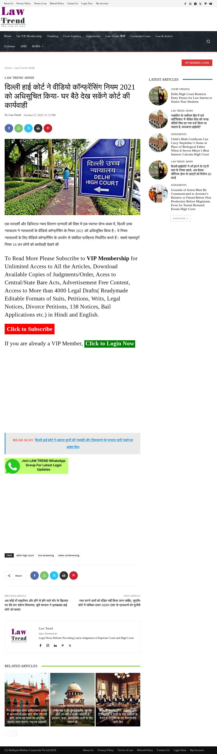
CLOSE (168, 26)
